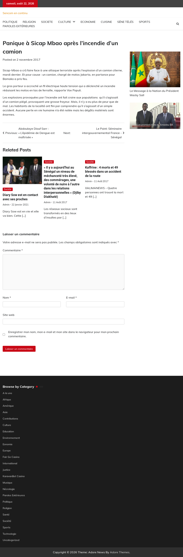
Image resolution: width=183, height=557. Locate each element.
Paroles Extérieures (19, 26)
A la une (7, 393)
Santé (6, 514)
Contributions (10, 418)
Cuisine (106, 22)
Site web (8, 315)
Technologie (9, 533)
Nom (7, 297)
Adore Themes (119, 552)
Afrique (7, 399)
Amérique (8, 405)
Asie (5, 412)
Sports (144, 22)
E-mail (71, 297)
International (10, 463)
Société (7, 189)
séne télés (125, 22)
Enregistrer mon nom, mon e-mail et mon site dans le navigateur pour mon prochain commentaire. (63, 334)
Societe (47, 22)
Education (8, 431)
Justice (6, 469)
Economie (88, 22)
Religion (7, 508)
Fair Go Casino (11, 456)
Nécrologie (9, 488)
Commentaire (13, 250)
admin (6, 204)
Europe (7, 450)
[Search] (177, 24)
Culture (64, 22)
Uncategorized (11, 539)
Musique (7, 482)
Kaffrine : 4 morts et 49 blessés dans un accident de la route (103, 172)
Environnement (11, 437)
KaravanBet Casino (14, 476)
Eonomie (8, 444)
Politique (8, 501)
